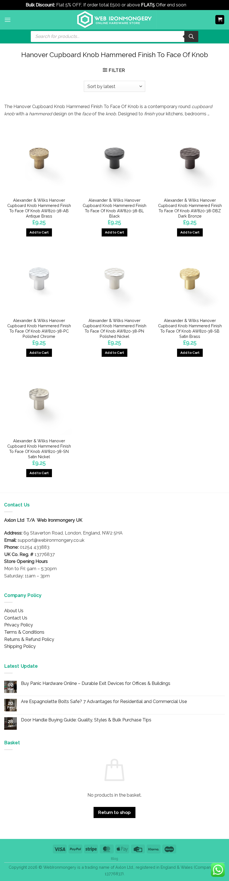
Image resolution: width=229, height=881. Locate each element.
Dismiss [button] (195, 5)
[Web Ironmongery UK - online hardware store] (114, 19)
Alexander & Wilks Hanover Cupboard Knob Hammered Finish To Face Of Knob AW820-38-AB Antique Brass (39, 208)
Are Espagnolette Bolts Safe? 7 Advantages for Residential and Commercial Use (104, 701)
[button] (7, 19)
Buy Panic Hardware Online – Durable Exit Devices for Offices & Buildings (95, 683)
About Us (13, 610)
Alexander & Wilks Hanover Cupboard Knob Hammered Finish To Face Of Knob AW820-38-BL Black (114, 208)
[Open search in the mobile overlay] (114, 36)
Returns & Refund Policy (29, 639)
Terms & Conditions (24, 632)
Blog (114, 858)
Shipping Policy (20, 646)
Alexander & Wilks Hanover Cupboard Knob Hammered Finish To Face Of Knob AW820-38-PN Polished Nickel (114, 328)
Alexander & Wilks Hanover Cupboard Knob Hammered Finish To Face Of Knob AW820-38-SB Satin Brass (190, 328)
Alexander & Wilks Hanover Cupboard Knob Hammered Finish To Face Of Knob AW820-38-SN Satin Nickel (39, 448)
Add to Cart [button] (39, 232)
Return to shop (114, 812)
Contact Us (15, 618)
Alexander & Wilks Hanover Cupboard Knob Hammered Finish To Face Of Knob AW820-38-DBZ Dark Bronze (190, 208)
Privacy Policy (18, 625)
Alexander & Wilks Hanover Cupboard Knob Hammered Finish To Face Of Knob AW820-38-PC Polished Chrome (39, 328)
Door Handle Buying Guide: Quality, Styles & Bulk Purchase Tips (86, 720)
